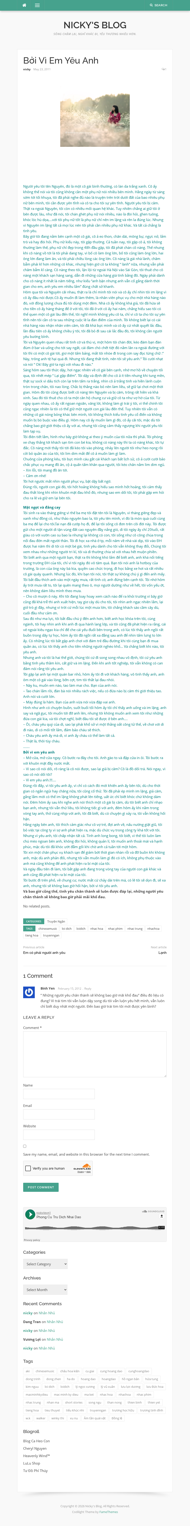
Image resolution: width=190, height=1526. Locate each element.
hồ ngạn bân (130, 1379)
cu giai (90, 1371)
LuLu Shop (31, 1463)
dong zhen (53, 1379)
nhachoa (153, 928)
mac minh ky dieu (66, 1394)
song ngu (95, 1402)
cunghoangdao (138, 1371)
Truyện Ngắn (56, 921)
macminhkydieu (37, 1394)
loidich (81, 928)
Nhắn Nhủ (47, 1313)
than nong (114, 1402)
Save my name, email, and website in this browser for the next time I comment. (86, 1154)
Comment (32, 1027)
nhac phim (115, 928)
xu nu (74, 1418)
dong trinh (33, 1379)
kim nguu (32, 1387)
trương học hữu (123, 1410)
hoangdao (109, 1379)
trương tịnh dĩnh (151, 1410)
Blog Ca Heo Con (36, 1441)
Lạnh (162, 953)
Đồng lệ (117, 1418)
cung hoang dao (111, 1371)
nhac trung (134, 928)
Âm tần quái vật (95, 1418)
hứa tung (151, 1379)
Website (29, 1126)
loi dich (67, 928)
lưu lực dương (130, 1387)
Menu (35, 5)
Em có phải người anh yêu (44, 953)
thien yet (154, 1402)
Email (27, 1105)
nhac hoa (96, 928)
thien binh (135, 1402)
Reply (87, 989)
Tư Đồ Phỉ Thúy (35, 1470)
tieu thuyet (52, 1410)
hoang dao (88, 1379)
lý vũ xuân (108, 1387)
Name (28, 1085)
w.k (28, 1418)
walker (40, 1418)
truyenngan (51, 935)
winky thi (57, 1418)
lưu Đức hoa (154, 1387)
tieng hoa (31, 935)
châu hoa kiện (69, 1371)
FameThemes (108, 1512)
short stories (73, 1402)
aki (28, 1371)
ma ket (89, 1394)
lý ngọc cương (85, 1387)
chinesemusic (47, 928)
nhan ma (53, 1402)
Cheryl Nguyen (35, 1448)
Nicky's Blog (95, 24)
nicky (27, 69)
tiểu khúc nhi (75, 1410)
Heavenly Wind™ (36, 1455)
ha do (71, 1379)
